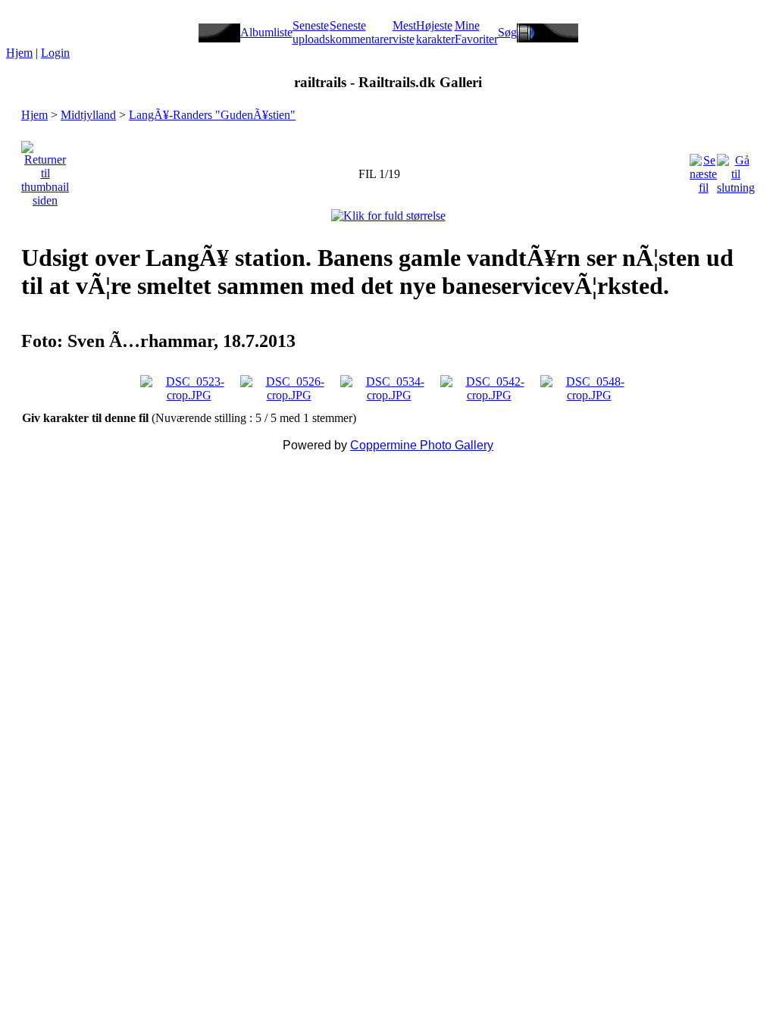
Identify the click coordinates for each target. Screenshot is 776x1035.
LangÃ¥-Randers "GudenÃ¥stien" (212, 114)
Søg (507, 32)
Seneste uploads (311, 32)
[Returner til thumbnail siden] (45, 170)
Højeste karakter (435, 32)
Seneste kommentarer (361, 32)
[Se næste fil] (703, 170)
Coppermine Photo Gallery (421, 445)
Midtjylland (88, 114)
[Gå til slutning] (736, 170)
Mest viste (404, 32)
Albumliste (266, 32)
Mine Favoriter (476, 32)
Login (55, 52)
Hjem (19, 52)
